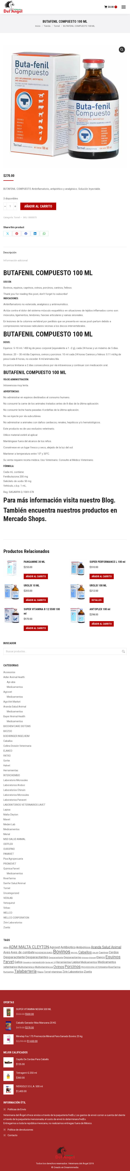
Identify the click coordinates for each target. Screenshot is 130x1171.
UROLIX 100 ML (98, 585)
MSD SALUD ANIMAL (14, 839)
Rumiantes (8, 972)
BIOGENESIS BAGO (44, 952)
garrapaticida (38, 962)
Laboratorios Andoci (14, 785)
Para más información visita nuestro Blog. (59, 500)
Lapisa (6, 809)
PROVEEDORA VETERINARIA (94, 967)
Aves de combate (23, 952)
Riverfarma (9, 878)
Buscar (123, 651)
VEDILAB (8, 898)
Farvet (8, 962)
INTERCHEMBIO (11, 775)
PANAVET (8, 853)
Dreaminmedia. (71, 1167)
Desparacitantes (36, 957)
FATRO (7, 755)
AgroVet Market (11, 701)
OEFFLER (8, 844)
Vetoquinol (9, 903)
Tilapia (40, 972)
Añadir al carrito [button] (36, 576)
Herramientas (10, 770)
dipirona (85, 958)
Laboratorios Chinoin (14, 790)
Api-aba (11, 682)
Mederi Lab (9, 824)
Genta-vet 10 (50, 962)
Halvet (6, 765)
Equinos (113, 956)
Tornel (17, 217)
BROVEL (74, 953)
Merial (6, 834)
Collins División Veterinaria (17, 746)
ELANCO (7, 750)
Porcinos (73, 966)
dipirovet (92, 958)
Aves (6, 952)
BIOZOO (7, 731)
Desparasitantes (72, 957)
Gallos (18, 962)
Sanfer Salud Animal (14, 883)
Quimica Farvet (11, 868)
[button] (122, 50)
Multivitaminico (26, 967)
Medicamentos (15, 687)
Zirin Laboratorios (12, 922)
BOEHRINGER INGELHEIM (16, 736)
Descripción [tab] (9, 252)
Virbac (6, 907)
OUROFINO (9, 849)
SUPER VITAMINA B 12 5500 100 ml (42, 611)
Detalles (97, 600)
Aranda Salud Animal (14, 706)
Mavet (6, 819)
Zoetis (6, 927)
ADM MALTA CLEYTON (29, 947)
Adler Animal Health (14, 677)
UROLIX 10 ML (31, 585)
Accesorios (9, 672)
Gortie (6, 760)
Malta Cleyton (10, 814)
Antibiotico (68, 947)
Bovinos (61, 952)
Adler (5, 947)
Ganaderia (27, 962)
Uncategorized (11, 893)
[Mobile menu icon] (124, 7)
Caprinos (103, 952)
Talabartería (25, 971)
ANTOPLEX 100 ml (100, 609)
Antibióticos (83, 947)
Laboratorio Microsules (15, 780)
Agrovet (7, 692)
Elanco (100, 957)
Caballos (8, 741)
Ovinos (58, 967)
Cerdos (114, 952)
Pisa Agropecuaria (13, 858)
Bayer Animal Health (14, 716)
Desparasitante (56, 957)
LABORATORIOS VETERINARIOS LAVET (24, 804)
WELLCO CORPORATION (16, 917)
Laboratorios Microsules (16, 795)
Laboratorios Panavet (14, 799)
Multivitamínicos (44, 967)
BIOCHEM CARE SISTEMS (17, 726)
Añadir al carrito (38, 206)
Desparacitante (14, 957)
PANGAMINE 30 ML (34, 561)
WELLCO (7, 912)
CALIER (95, 953)
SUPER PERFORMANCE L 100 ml (107, 561)
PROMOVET (9, 863)
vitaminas (56, 971)
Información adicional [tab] (15, 260)
